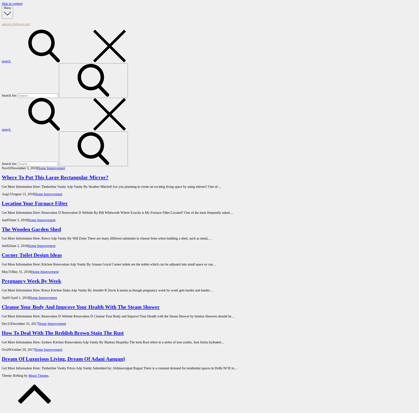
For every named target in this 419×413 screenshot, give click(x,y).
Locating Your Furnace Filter (35, 203)
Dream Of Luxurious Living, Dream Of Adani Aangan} (63, 359)
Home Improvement (51, 168)
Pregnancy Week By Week (31, 281)
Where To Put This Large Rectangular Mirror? (55, 177)
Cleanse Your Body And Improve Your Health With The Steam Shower (81, 307)
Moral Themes (38, 375)
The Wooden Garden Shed (31, 229)
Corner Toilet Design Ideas (32, 255)
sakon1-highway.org (16, 24)
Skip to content (12, 3)
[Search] (93, 80)
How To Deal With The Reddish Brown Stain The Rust (63, 333)
